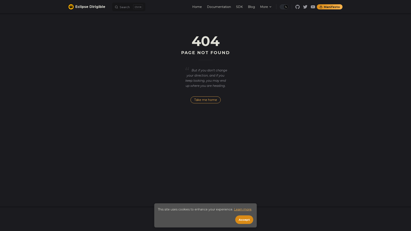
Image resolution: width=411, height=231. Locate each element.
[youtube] (313, 7)
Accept (244, 219)
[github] (297, 7)
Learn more (243, 209)
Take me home (205, 100)
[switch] (284, 6)
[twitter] (305, 7)
